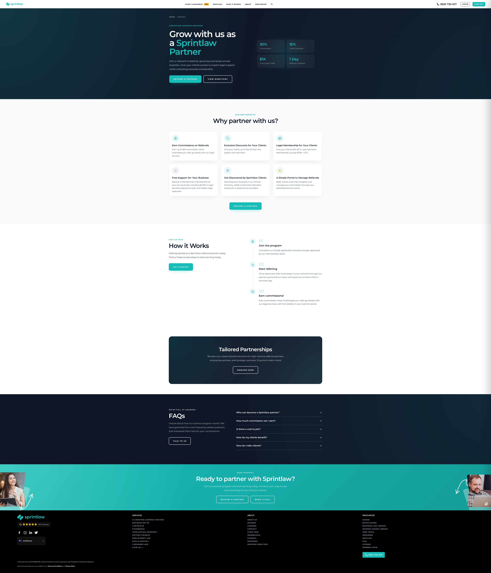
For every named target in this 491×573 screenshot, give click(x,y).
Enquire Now (245, 370)
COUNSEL (252, 538)
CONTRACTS (138, 526)
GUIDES (366, 520)
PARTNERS (252, 541)
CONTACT (479, 4)
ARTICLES (367, 538)
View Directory (218, 79)
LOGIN (465, 4)
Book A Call (262, 499)
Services (217, 4)
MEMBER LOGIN (369, 547)
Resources (261, 4)
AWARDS (251, 523)
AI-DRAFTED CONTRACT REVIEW (148, 520)
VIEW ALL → (137, 547)
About (248, 4)
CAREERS (251, 526)
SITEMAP (366, 544)
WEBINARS (367, 535)
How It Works (233, 4)
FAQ (364, 541)
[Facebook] (19, 533)
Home (172, 17)
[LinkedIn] (31, 533)
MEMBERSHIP (253, 535)
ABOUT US (252, 520)
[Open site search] (271, 4)
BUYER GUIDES (369, 523)
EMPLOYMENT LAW (141, 538)
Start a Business (196, 4)
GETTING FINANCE (141, 535)
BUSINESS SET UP (140, 523)
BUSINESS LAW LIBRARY (374, 526)
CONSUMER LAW (140, 544)
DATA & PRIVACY (140, 541)
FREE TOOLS (368, 532)
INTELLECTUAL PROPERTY (144, 532)
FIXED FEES (253, 532)
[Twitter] (36, 533)
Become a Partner (185, 79)
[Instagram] (25, 533)
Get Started (181, 267)
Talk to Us (179, 441)
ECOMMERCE (138, 529)
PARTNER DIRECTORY (257, 544)
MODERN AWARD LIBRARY (375, 529)
